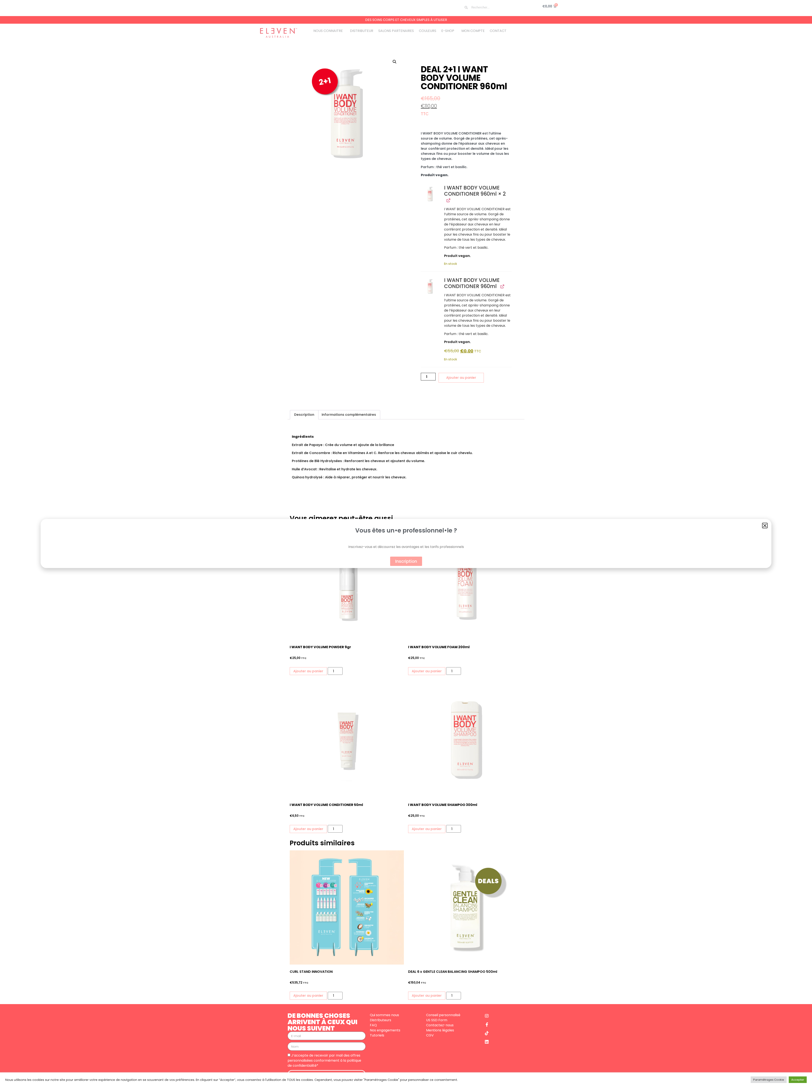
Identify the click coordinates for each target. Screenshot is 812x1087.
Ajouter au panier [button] (308, 671)
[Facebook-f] (486, 1024)
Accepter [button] (797, 1080)
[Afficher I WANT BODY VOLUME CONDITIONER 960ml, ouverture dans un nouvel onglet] (448, 200)
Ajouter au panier (461, 377)
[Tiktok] (486, 1033)
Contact (498, 30)
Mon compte (473, 30)
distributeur (361, 30)
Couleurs (427, 30)
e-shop (447, 30)
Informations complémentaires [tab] (349, 414)
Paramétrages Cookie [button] (768, 1080)
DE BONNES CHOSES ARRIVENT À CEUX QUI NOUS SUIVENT (322, 1022)
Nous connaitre (328, 30)
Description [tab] (304, 414)
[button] (394, 62)
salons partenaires (396, 30)
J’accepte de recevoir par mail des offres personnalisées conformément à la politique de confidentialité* (324, 1060)
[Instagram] (486, 1016)
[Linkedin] (486, 1042)
